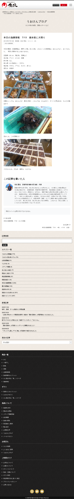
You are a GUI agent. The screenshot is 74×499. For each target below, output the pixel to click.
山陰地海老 (6, 372)
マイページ (56, 5)
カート (63, 5)
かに (4, 359)
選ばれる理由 (7, 411)
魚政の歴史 (6, 420)
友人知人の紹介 (6, 270)
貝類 (4, 369)
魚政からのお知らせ (8, 292)
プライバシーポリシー (10, 481)
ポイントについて (8, 469)
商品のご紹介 (6, 273)
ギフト (4, 387)
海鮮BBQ (6, 382)
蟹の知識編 (5, 286)
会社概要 (6, 417)
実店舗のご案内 (8, 424)
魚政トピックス (6, 296)
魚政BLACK (5, 289)
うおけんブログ (37, 21)
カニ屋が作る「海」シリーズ (12, 378)
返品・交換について (9, 472)
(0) (35, 41)
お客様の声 (6, 430)
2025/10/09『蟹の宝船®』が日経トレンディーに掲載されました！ (18, 324)
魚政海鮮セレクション (10, 375)
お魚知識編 (5, 260)
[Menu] (70, 5)
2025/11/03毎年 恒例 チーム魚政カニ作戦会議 (13, 308)
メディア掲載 (6, 267)
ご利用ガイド (7, 458)
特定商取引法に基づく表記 (11, 478)
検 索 (4, 245)
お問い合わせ (7, 485)
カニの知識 (6, 446)
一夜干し (6, 362)
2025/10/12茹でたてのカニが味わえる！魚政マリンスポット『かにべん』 (21, 319)
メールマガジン (8, 436)
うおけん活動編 (6, 254)
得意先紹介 (5, 280)
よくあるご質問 (8, 449)
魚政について (7, 403)
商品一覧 (5, 354)
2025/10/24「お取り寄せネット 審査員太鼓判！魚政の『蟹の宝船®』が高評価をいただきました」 (28, 314)
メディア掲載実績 (8, 414)
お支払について (8, 462)
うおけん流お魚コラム (8, 257)
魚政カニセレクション (10, 391)
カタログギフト (8, 395)
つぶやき (4, 263)
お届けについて (8, 466)
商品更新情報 (6, 276)
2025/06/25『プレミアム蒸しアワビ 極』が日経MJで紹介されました (19, 330)
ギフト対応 (6, 475)
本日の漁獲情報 (9, 43)
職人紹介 (6, 427)
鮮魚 (4, 366)
